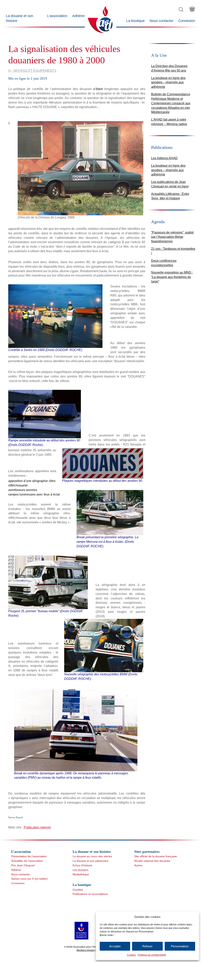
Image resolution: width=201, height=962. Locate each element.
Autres (138, 865)
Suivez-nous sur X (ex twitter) (29, 878)
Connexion (186, 21)
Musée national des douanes (152, 860)
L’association (57, 16)
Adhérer (78, 16)
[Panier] (192, 9)
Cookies (131, 955)
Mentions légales (86, 950)
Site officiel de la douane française (155, 856)
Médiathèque (81, 874)
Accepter (115, 946)
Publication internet (37, 827)
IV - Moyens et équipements (32, 70)
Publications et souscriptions (90, 894)
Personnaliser (180, 946)
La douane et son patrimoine (90, 860)
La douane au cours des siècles (92, 856)
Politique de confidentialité (152, 955)
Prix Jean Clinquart (23, 865)
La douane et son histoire (19, 18)
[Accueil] (100, 19)
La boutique (135, 21)
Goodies (78, 889)
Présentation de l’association (29, 856)
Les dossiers (80, 869)
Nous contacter (161, 21)
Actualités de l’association (27, 860)
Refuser (147, 946)
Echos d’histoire (82, 865)
